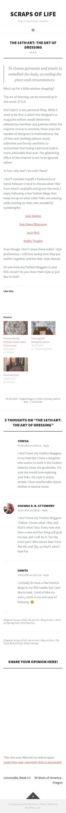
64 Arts (33, 52)
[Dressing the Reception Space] (43, 328)
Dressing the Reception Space (40, 340)
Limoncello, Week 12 (17, 778)
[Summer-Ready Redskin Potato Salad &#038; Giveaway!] (16, 328)
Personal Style (11, 375)
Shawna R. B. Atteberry (36, 506)
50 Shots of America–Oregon (48, 780)
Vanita (23, 570)
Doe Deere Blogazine (33, 224)
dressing (48, 398)
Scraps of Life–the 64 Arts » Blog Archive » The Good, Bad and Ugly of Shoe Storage (31, 642)
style (26, 401)
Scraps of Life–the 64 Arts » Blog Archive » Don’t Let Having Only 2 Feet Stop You (32, 621)
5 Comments (36, 401)
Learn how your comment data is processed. (33, 762)
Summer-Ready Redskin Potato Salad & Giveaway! (15, 342)
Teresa (23, 441)
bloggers (31, 398)
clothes (39, 398)
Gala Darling (33, 216)
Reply (46, 445)
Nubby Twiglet (33, 241)
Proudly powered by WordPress (23, 804)
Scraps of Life (33, 14)
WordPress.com (32, 807)
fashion (56, 398)
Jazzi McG (33, 233)
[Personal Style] (16, 364)
